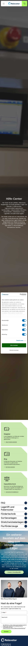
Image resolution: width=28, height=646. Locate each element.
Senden (6, 631)
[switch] (24, 325)
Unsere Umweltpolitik (14, 572)
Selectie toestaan (14, 350)
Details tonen (19, 340)
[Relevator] (9, 640)
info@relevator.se (6, 644)
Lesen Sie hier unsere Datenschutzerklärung (14, 628)
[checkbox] (1, 626)
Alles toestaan (14, 345)
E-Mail (4, 612)
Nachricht (4, 617)
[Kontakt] (24, 3)
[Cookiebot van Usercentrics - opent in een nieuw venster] (20, 295)
